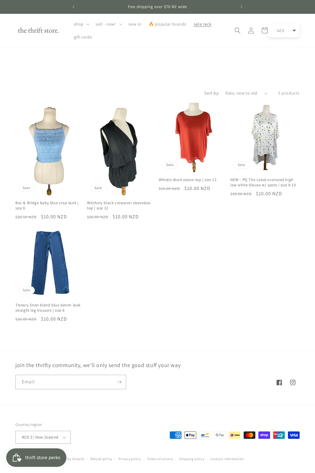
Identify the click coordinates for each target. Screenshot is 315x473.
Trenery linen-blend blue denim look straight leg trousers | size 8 (48, 308)
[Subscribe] (119, 382)
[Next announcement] (241, 7)
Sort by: (211, 93)
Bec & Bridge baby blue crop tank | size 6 (46, 205)
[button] (81, 24)
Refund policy (101, 459)
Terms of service (160, 459)
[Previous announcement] (73, 7)
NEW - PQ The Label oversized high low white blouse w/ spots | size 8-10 (263, 182)
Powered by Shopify (69, 459)
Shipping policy (192, 459)
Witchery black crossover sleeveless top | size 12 (118, 205)
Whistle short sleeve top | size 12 (187, 179)
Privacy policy (129, 459)
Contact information (227, 459)
